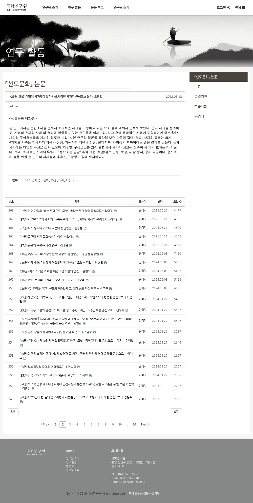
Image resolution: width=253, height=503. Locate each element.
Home (70, 450)
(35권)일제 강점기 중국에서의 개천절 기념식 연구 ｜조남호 (56, 332)
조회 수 (177, 201)
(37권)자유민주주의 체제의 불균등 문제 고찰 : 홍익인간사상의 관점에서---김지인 (69, 219)
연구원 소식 (121, 7)
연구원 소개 (50, 7)
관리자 (142, 210)
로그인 (221, 7)
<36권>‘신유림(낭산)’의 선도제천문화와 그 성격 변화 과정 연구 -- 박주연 (64, 288)
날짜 (159, 201)
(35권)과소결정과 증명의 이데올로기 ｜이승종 (48, 366)
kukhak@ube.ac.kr (133, 481)
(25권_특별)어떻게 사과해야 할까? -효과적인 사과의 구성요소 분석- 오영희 (56, 96)
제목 (77, 201)
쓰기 (176, 411)
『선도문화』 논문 (205, 77)
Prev (45, 424)
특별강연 (200, 96)
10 (120, 424)
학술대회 (200, 106)
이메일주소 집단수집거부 (144, 493)
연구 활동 (74, 7)
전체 (238, 7)
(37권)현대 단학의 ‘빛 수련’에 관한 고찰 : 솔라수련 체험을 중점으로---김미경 (66, 211)
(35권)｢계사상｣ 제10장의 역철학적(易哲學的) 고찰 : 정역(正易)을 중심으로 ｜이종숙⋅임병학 (77, 340)
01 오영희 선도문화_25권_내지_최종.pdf (50, 180)
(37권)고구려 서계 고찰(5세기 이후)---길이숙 (47, 236)
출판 (197, 87)
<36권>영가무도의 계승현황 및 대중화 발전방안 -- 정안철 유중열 (60, 254)
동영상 (199, 116)
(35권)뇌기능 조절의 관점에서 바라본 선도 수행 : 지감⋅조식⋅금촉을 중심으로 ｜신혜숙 (72, 310)
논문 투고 (97, 7)
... (127, 424)
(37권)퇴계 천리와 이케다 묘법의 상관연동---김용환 (51, 228)
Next (144, 424)
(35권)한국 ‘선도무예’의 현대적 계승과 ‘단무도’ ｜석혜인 (54, 375)
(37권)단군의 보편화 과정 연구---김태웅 (44, 245)
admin (14, 106)
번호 (11, 201)
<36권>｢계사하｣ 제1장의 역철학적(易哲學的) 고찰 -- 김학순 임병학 (62, 262)
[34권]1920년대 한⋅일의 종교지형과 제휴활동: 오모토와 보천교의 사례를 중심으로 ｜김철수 (76, 397)
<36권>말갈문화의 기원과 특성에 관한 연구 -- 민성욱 (52, 280)
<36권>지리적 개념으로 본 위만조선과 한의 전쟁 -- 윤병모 (55, 271)
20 (134, 424)
